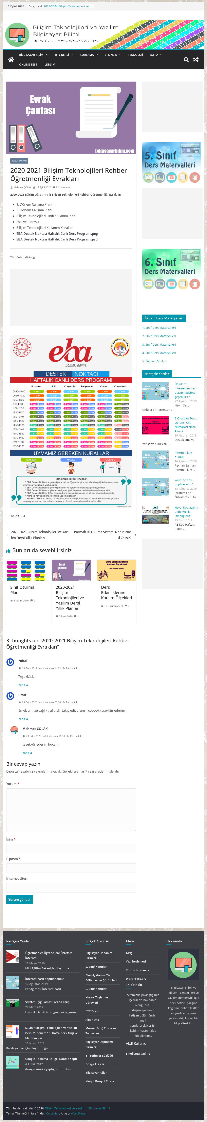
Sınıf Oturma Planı (22, 589)
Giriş (129, 953)
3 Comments (63, 187)
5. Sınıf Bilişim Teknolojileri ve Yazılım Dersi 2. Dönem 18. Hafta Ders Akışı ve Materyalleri (51, 1033)
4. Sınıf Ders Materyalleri (159, 353)
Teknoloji (135, 55)
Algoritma (92, 1020)
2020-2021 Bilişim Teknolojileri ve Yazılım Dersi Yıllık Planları (40, 535)
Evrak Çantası (19, 161)
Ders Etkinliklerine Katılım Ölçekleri (116, 592)
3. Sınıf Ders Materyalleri (159, 344)
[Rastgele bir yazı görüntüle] (196, 60)
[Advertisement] (71, 297)
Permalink (71, 668)
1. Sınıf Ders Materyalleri (159, 328)
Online (138, 1053)
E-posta (13, 859)
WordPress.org (136, 979)
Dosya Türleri (95, 1064)
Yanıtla (23, 685)
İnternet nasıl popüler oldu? (44, 979)
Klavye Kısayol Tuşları (100, 1081)
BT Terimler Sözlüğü (99, 1055)
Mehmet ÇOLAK (22, 187)
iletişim (134, 1015)
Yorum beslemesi (138, 970)
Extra (153, 55)
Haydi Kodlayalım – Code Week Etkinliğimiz (187, 511)
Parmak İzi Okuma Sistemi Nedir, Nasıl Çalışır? (102, 535)
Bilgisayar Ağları (97, 1073)
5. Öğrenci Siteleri (154, 361)
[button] (46, 55)
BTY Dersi (62, 55)
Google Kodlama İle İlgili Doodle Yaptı (51, 1059)
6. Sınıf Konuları (96, 989)
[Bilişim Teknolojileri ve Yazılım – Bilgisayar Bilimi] (103, 23)
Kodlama (87, 55)
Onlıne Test (28, 64)
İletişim (49, 64)
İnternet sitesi (16, 878)
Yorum (12, 783)
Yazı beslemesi (136, 961)
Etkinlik (111, 55)
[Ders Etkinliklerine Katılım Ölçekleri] (116, 562)
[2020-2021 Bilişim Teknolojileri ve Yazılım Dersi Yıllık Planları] (71, 562)
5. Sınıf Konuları (96, 967)
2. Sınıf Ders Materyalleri (159, 336)
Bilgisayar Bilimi (31, 55)
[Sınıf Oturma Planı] (25, 562)
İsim (10, 839)
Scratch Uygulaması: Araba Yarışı (47, 1002)
